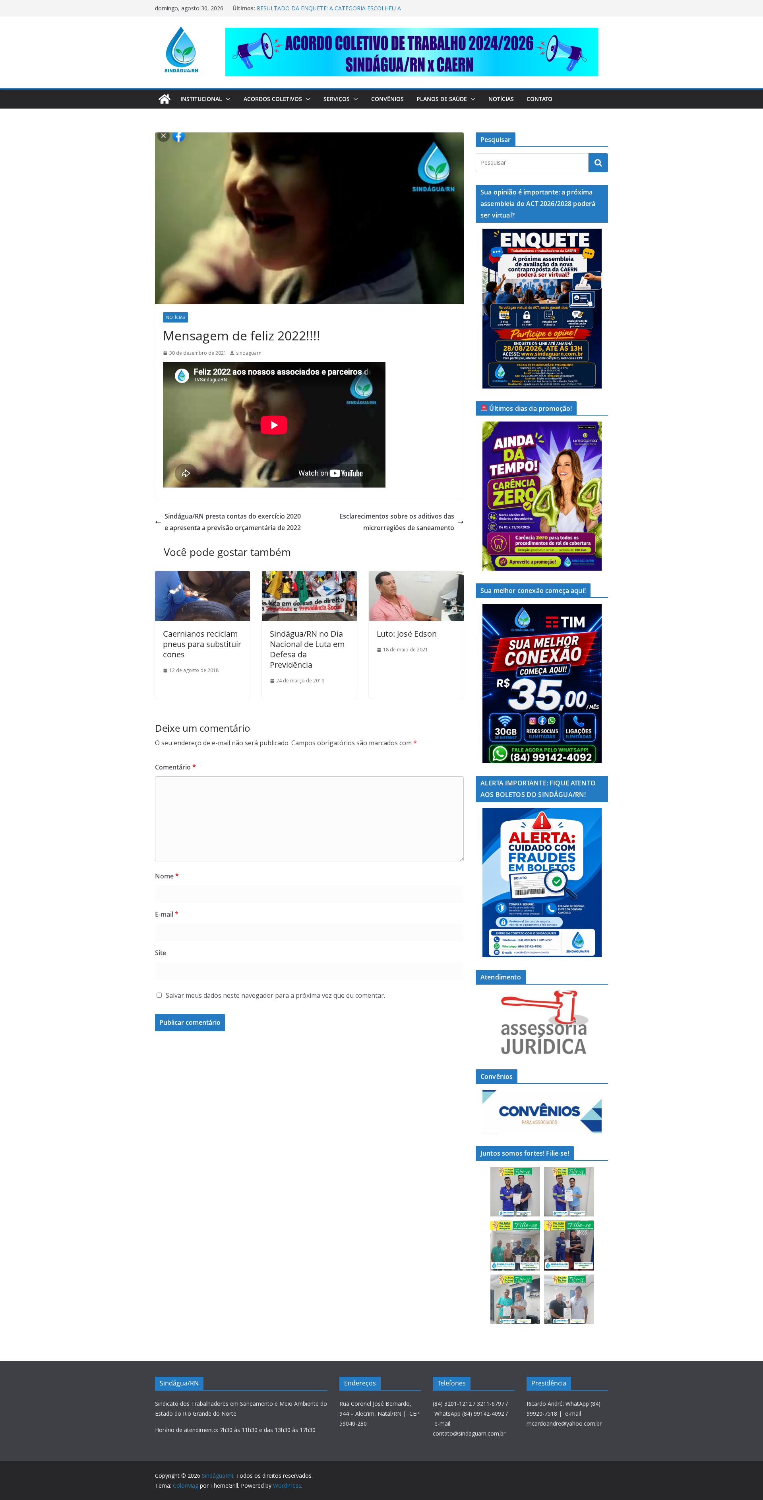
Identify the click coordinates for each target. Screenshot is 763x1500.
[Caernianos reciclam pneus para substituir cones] (202, 576)
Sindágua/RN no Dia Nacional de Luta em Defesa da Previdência (307, 649)
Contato (539, 99)
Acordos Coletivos (273, 99)
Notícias (501, 99)
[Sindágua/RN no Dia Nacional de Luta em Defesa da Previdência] (309, 576)
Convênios (387, 99)
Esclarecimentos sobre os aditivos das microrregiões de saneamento (396, 522)
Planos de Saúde (441, 99)
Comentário (175, 767)
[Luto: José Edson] (416, 576)
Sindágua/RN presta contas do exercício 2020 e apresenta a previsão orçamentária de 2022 (233, 522)
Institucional (201, 99)
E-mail (166, 914)
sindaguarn (248, 353)
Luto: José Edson (407, 633)
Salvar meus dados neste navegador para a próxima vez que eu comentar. (275, 995)
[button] (226, 99)
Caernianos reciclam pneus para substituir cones (202, 644)
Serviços (336, 99)
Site (160, 952)
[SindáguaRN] (164, 99)
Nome (167, 876)
